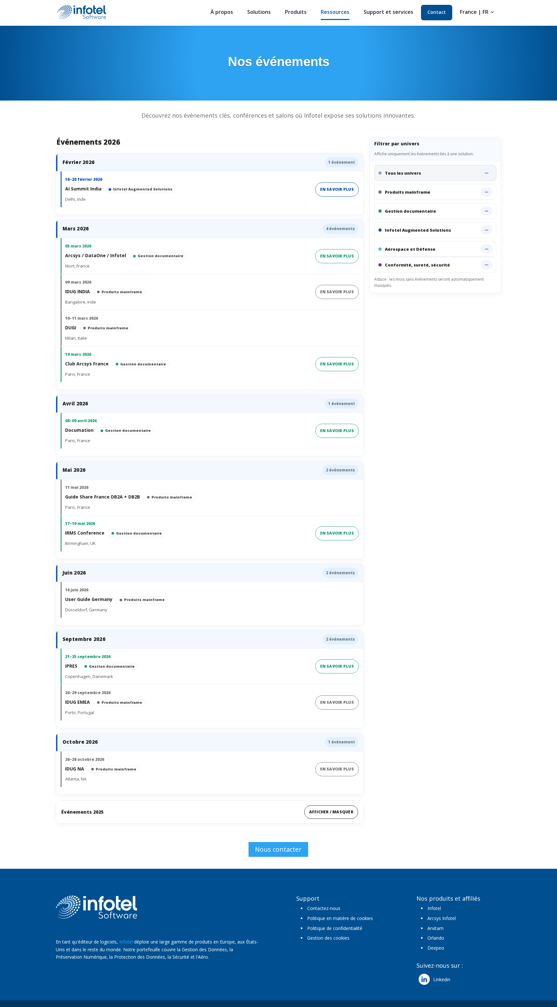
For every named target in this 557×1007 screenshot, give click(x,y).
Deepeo (435, 948)
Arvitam (435, 928)
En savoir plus (337, 189)
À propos (221, 12)
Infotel (126, 942)
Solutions (259, 12)
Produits (296, 12)
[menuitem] (477, 15)
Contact (436, 12)
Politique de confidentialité (334, 928)
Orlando (435, 938)
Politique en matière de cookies (340, 918)
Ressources (335, 12)
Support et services (388, 12)
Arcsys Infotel (441, 918)
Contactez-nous (323, 908)
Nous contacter (278, 849)
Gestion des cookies (328, 938)
